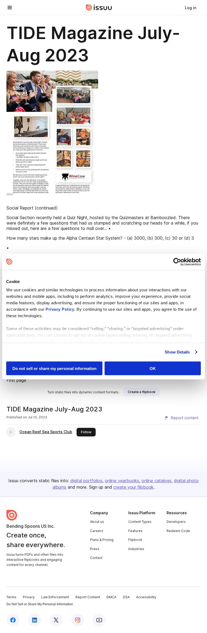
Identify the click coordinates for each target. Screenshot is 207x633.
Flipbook (135, 540)
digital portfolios (86, 480)
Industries (136, 549)
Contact (96, 558)
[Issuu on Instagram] (77, 620)
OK (153, 368)
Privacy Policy (60, 309)
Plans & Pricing (101, 540)
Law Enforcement (55, 597)
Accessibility (146, 597)
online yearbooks (122, 480)
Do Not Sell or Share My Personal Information (39, 604)
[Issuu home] (99, 8)
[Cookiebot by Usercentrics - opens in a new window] (177, 262)
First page (16, 380)
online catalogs (156, 480)
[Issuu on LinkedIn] (34, 620)
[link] (191, 7)
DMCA (111, 597)
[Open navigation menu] (9, 7)
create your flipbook (133, 487)
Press (94, 549)
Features (135, 531)
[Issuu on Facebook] (12, 620)
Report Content (87, 597)
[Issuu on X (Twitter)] (56, 620)
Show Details (177, 352)
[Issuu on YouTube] (99, 620)
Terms (11, 597)
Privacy (29, 597)
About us (97, 522)
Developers (176, 522)
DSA (126, 597)
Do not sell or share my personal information (54, 368)
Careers (96, 531)
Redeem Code (178, 531)
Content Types (139, 522)
